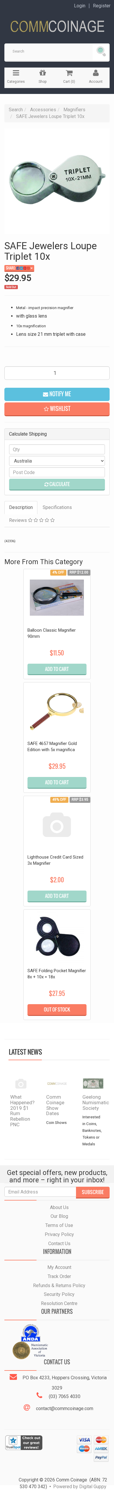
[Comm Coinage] (57, 24)
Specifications (57, 507)
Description (21, 507)
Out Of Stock (57, 1009)
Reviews (18, 520)
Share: (11, 268)
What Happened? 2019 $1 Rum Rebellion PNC (22, 1110)
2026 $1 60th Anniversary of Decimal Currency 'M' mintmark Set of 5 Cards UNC (48, 1456)
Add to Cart (57, 668)
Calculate (59, 484)
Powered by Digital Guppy (79, 1486)
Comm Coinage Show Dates (55, 1105)
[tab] (21, 507)
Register (101, 6)
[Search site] (101, 51)
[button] (57, 409)
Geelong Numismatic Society (95, 1102)
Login (79, 6)
